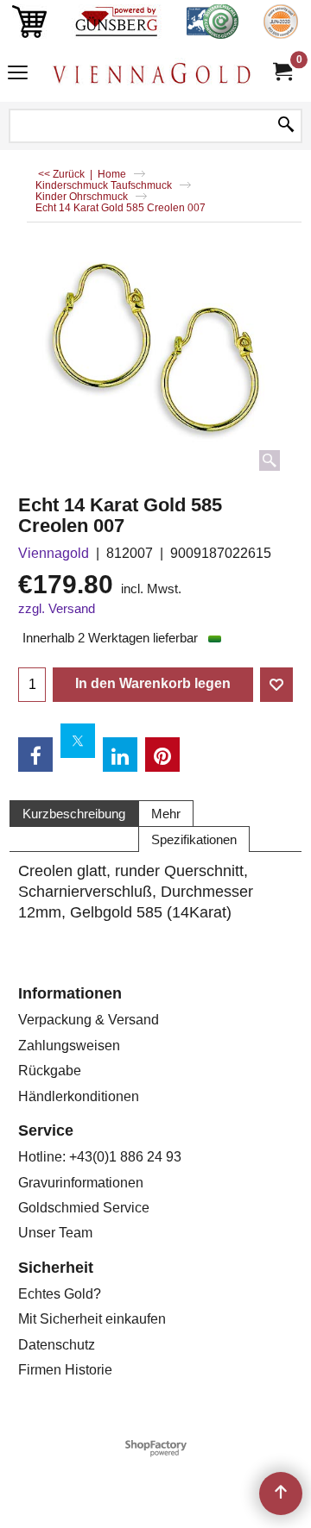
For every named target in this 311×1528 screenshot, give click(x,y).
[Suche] (286, 125)
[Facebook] (35, 754)
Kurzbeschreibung (73, 813)
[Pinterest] (162, 754)
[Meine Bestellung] (282, 72)
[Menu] (18, 74)
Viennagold (53, 553)
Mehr (166, 813)
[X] (77, 740)
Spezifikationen (194, 839)
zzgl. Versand (56, 609)
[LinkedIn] (120, 754)
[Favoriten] (276, 684)
